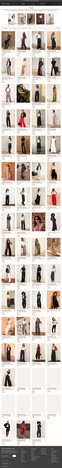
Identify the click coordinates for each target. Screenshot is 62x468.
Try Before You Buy (44, 453)
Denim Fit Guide (23, 461)
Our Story (32, 450)
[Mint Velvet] (5, 3)
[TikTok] (5, 461)
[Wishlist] (57, 4)
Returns (22, 455)
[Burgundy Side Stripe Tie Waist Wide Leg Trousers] (23, 171)
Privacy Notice (53, 452)
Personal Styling (23, 452)
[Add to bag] (2, 48)
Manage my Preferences (55, 461)
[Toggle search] (53, 4)
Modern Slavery (53, 455)
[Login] (55, 3)
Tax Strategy (53, 460)
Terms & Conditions (54, 450)
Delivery (22, 453)
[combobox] (58, 28)
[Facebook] (1, 460)
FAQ (22, 458)
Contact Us (23, 450)
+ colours (3, 55)
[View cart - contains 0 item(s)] (60, 4)
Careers (32, 452)
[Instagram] (3, 460)
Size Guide (23, 460)
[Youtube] (7, 460)
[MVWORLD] (43, 3)
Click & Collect (43, 452)
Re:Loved (32, 455)
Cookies (52, 453)
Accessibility (33, 460)
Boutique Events (33, 458)
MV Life (32, 453)
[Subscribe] (14, 456)
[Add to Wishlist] (14, 51)
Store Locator (43, 450)
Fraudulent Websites (54, 458)
